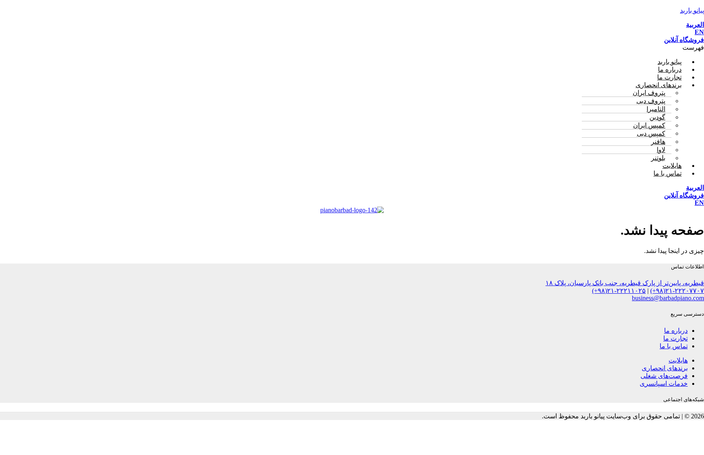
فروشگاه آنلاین (684, 39)
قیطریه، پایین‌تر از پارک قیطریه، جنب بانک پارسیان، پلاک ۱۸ (625, 282)
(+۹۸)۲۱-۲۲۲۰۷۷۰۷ (677, 290)
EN (699, 32)
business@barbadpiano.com (668, 298)
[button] (352, 47)
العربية (695, 24)
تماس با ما (667, 173)
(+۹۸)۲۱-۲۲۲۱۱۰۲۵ (619, 290)
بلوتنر (658, 157)
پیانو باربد (692, 10)
